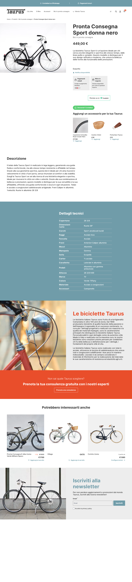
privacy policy (87, 508)
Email (75, 498)
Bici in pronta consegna (61, 11)
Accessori (47, 11)
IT (110, 11)
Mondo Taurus (80, 11)
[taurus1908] (16, 11)
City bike (30, 11)
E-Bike (38, 11)
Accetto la (83, 508)
